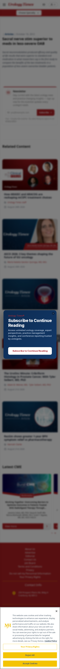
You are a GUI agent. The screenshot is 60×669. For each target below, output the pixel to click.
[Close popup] (53, 313)
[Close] (56, 611)
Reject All (30, 655)
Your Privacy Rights (30, 646)
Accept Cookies (30, 663)
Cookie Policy (51, 641)
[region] (30, 638)
